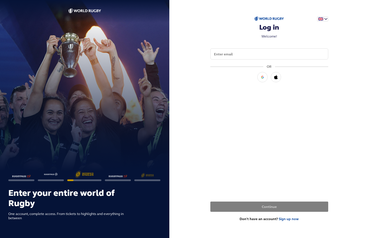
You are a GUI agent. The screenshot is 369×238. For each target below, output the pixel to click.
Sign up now (289, 219)
